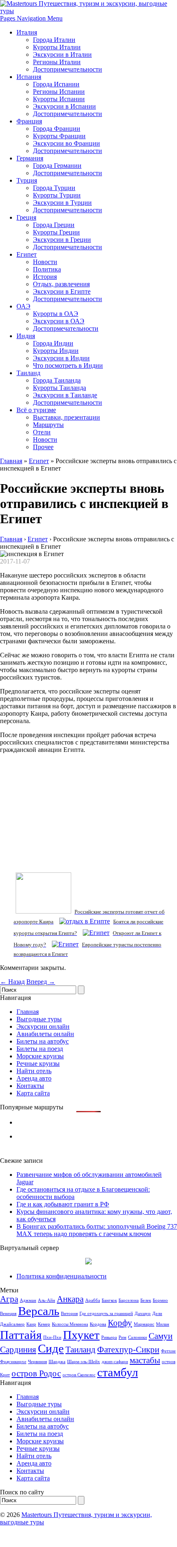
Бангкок (109, 1300)
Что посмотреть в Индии (68, 365)
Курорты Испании (59, 98)
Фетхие (168, 1351)
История (45, 276)
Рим (122, 1337)
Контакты (30, 1085)
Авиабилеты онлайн (45, 1033)
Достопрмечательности (65, 328)
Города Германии (57, 165)
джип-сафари (115, 1361)
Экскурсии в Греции (62, 239)
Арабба (92, 1300)
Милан (162, 1324)
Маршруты (48, 424)
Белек (145, 1300)
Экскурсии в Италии (62, 54)
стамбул (117, 1372)
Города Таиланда (57, 380)
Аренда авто (33, 1078)
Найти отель (33, 1070)
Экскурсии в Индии (61, 358)
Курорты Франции (59, 135)
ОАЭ (23, 306)
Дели (157, 1313)
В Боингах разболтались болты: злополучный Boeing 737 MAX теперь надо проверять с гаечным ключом (96, 1230)
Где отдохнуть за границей (106, 1313)
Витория (69, 1313)
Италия (26, 32)
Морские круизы (40, 1056)
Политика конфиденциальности (61, 1276)
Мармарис (144, 1324)
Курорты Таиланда (59, 387)
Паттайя (21, 1334)
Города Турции (54, 187)
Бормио (160, 1300)
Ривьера (109, 1337)
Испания (28, 76)
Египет (26, 254)
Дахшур (143, 1313)
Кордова (98, 1324)
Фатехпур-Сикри (128, 1349)
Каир (31, 1324)
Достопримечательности (67, 69)
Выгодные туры (39, 1019)
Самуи (160, 1336)
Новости (45, 261)
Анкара (70, 1299)
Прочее (43, 446)
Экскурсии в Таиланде (65, 395)
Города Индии (53, 343)
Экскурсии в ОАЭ (58, 321)
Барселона (129, 1300)
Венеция (8, 1313)
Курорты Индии (56, 350)
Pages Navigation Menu (31, 18)
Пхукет (81, 1334)
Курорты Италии (57, 47)
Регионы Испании (59, 91)
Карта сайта (33, 1093)
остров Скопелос (79, 1375)
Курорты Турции (57, 195)
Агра (9, 1299)
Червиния (37, 1361)
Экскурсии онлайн (43, 1026)
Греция (26, 217)
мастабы (145, 1360)
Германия (29, 158)
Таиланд (28, 372)
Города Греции (54, 224)
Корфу (120, 1323)
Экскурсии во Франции (66, 143)
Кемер (44, 1324)
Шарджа (57, 1361)
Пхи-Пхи (52, 1337)
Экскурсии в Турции (62, 202)
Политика (47, 269)
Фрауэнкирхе (13, 1361)
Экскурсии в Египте (62, 291)
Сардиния (18, 1349)
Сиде (51, 1348)
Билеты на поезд (39, 1048)
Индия (25, 335)
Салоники (137, 1337)
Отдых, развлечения (61, 284)
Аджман (28, 1300)
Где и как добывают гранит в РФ (62, 1204)
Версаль (38, 1310)
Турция (26, 180)
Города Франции (56, 128)
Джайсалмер (12, 1324)
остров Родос (36, 1373)
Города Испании (56, 84)
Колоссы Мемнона (70, 1324)
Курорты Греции (56, 232)
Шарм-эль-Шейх (83, 1361)
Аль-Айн (46, 1300)
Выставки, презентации (66, 417)
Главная (11, 460)
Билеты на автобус (42, 1041)
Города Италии (54, 39)
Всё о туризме (36, 409)
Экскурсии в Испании (64, 106)
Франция (29, 121)
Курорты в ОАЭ (55, 313)
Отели (42, 432)
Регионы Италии (57, 61)
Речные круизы (38, 1063)
